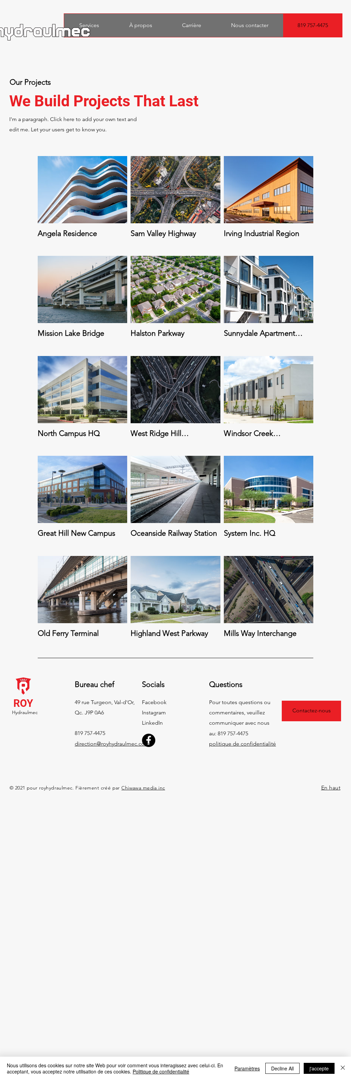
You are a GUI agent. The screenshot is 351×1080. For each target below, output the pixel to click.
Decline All (282, 1068)
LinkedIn (152, 723)
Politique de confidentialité (161, 1071)
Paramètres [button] (247, 1068)
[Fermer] (343, 1068)
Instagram (154, 712)
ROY (23, 703)
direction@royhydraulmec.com (112, 743)
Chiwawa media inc (143, 788)
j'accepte (319, 1068)
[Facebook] (148, 740)
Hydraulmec (25, 712)
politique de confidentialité (242, 743)
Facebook (154, 702)
